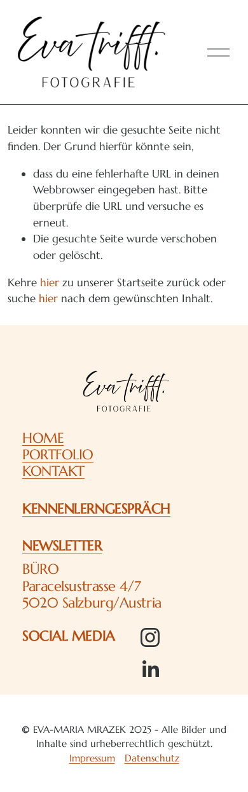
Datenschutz (152, 758)
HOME (43, 437)
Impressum (92, 758)
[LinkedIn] (150, 669)
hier (49, 282)
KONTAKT (53, 470)
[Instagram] (150, 637)
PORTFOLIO (57, 454)
